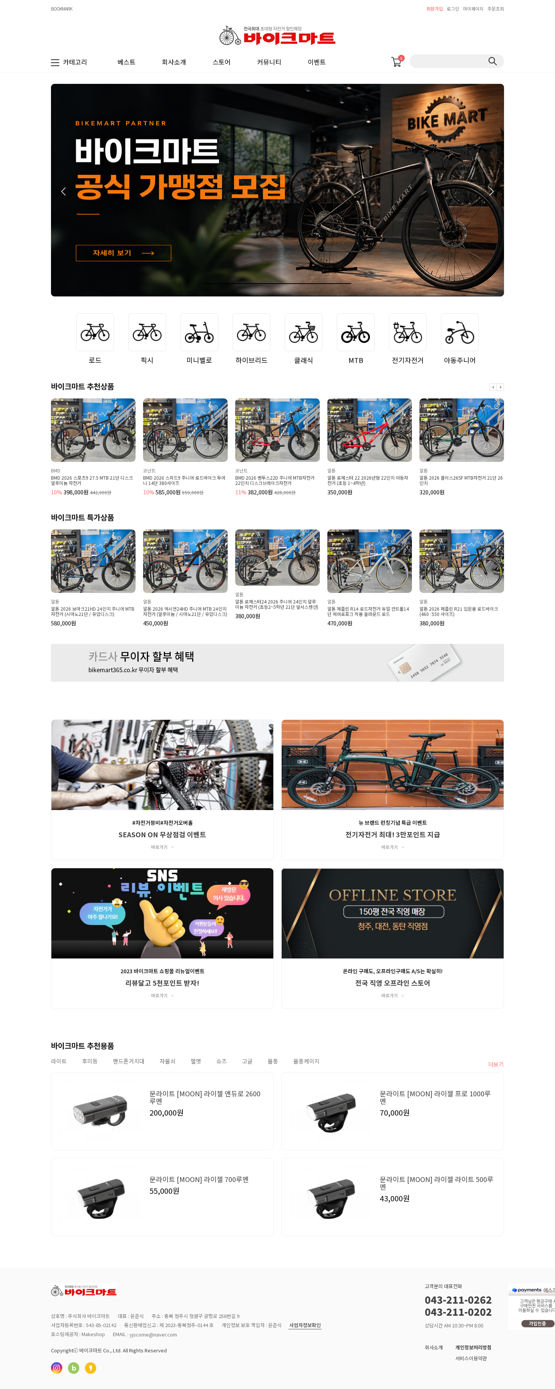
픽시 (147, 360)
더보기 (496, 1064)
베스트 (126, 61)
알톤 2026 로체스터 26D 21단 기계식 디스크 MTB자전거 (459, 480)
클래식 (303, 360)
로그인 (453, 8)
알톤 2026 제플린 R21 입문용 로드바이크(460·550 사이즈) (458, 611)
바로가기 (162, 847)
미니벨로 (199, 360)
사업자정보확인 (305, 1325)
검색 (492, 61)
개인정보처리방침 (473, 1347)
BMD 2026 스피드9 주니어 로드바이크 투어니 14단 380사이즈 (92, 480)
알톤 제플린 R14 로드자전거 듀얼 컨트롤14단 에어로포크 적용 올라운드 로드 (368, 611)
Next (500, 387)
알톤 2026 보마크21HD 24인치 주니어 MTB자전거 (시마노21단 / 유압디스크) (92, 611)
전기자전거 (408, 360)
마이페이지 (473, 8)
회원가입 (434, 8)
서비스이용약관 (471, 1358)
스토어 (222, 61)
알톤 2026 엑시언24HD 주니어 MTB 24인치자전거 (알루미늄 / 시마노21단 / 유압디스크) (185, 611)
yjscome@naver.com (153, 1334)
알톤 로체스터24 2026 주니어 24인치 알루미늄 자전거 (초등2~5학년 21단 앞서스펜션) (276, 604)
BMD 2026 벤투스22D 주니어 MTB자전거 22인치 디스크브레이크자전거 (182, 480)
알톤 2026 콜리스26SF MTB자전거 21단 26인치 (369, 480)
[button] (490, 191)
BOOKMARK (61, 8)
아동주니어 (460, 360)
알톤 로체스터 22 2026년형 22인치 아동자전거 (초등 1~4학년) (275, 480)
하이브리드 (252, 360)
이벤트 (317, 61)
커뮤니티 (269, 61)
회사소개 (174, 61)
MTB (355, 360)
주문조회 (495, 8)
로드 (95, 360)
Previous (493, 387)
